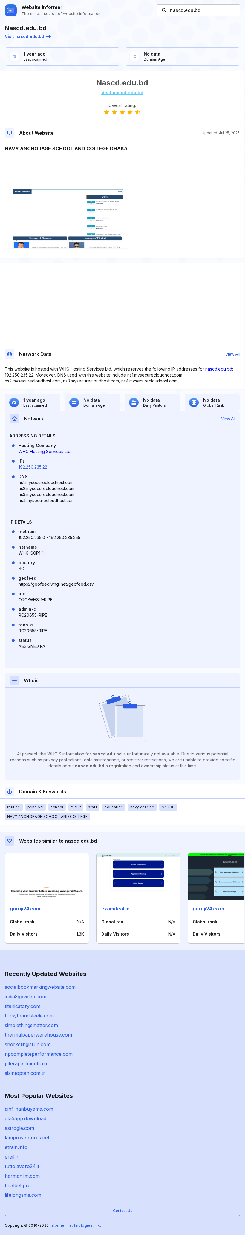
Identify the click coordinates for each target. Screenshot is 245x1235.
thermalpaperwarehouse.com (38, 1035)
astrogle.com (19, 1128)
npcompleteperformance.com (39, 1054)
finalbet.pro (18, 1185)
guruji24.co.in (208, 909)
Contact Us (122, 1210)
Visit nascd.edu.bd (24, 36)
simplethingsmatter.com (31, 1025)
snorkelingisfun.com (27, 1044)
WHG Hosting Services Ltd (45, 451)
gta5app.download (25, 1118)
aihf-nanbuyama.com (29, 1109)
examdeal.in (115, 909)
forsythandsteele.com (29, 1016)
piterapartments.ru (26, 1063)
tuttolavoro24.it (22, 1166)
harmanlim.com (22, 1176)
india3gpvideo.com (25, 997)
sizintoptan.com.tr (25, 1073)
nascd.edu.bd (218, 368)
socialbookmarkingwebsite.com (40, 987)
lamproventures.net (27, 1138)
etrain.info (16, 1147)
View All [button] (232, 354)
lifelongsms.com (23, 1195)
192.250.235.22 (33, 466)
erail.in (12, 1157)
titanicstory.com (22, 1006)
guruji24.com (25, 909)
